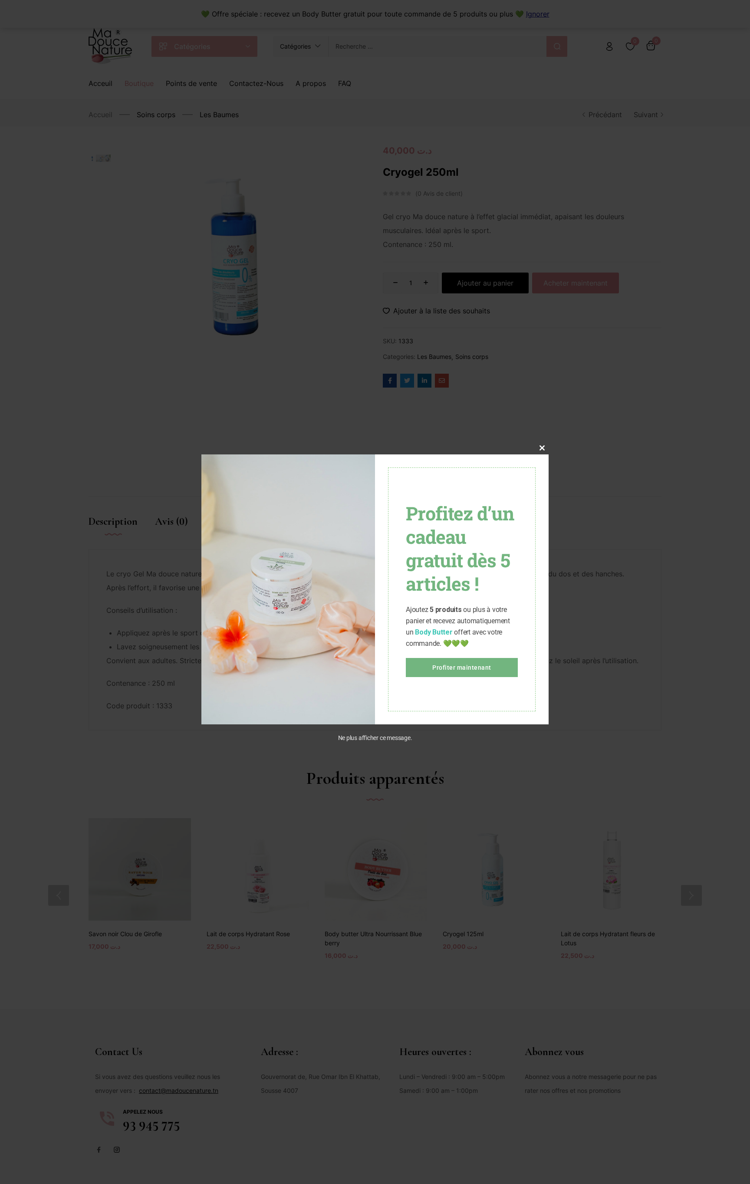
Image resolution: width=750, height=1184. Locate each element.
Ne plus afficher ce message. (375, 737)
